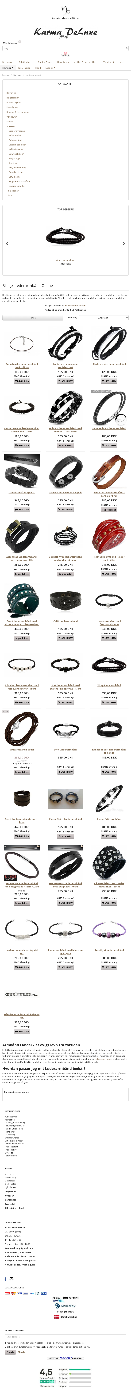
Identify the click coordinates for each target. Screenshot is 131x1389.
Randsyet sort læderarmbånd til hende (109, 751)
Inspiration (10, 1191)
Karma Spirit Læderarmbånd (65, 819)
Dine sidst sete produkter (17, 1092)
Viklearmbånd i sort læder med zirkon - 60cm (109, 885)
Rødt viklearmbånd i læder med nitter (109, 558)
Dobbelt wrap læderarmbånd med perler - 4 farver (65, 558)
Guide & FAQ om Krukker (19, 1252)
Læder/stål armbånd (109, 819)
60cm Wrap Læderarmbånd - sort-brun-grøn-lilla (21, 558)
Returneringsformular (14, 1125)
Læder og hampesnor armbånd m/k (65, 365)
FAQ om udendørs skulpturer (21, 1260)
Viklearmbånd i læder (22, 749)
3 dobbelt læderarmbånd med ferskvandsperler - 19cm (22, 687)
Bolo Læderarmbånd (65, 749)
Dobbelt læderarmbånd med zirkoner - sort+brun (65, 430)
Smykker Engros (12, 1137)
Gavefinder (10, 1199)
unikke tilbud (48, 1343)
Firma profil (10, 1131)
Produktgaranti (11, 1146)
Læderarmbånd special (22, 492)
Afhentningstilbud (14, 1208)
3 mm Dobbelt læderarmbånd (109, 428)
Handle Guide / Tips (14, 1128)
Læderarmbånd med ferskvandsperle (109, 623)
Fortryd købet (11, 1155)
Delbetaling (10, 1134)
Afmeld (21, 1352)
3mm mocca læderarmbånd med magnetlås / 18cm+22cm (22, 885)
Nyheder (9, 1195)
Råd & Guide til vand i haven (21, 1256)
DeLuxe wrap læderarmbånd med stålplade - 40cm (65, 885)
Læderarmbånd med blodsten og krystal (65, 952)
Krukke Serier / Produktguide (21, 1264)
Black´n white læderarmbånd (109, 364)
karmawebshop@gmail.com (19, 1248)
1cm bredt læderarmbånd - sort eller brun (109, 494)
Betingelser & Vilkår (14, 1140)
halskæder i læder (103, 1058)
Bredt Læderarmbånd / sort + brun (22, 821)
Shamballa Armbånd (75, 305)
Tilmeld (10, 1352)
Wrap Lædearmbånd (65, 260)
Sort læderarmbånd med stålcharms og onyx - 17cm (65, 687)
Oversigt (9, 1152)
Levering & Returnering (15, 1122)
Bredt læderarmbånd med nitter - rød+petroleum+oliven (21, 623)
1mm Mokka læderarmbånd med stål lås (22, 365)
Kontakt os (10, 1119)
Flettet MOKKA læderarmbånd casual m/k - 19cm (21, 430)
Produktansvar (11, 1149)
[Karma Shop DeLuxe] (65, 31)
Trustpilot (10, 1204)
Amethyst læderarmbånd (109, 950)
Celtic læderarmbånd (65, 621)
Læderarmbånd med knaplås (65, 492)
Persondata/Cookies (14, 1143)
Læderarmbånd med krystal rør (22, 952)
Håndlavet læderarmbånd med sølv (21, 1016)
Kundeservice (11, 1116)
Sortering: (72, 317)
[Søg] (127, 48)
